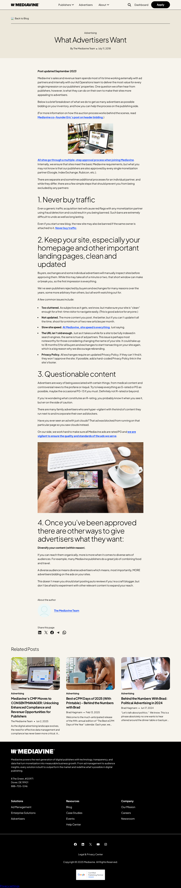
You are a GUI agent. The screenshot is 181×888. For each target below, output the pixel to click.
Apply (160, 4)
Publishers (64, 4)
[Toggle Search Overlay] (129, 5)
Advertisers (86, 4)
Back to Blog (22, 18)
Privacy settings (9, 886)
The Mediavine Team (66, 610)
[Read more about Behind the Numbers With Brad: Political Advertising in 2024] (145, 696)
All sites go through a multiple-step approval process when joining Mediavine (86, 159)
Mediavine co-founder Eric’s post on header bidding (70, 117)
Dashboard (141, 4)
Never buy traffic (65, 228)
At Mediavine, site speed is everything (86, 327)
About (102, 4)
